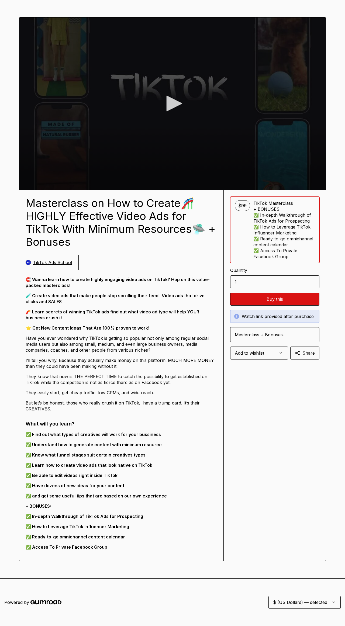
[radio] (274, 230)
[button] (172, 103)
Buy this (275, 299)
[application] (172, 104)
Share (308, 353)
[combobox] (259, 353)
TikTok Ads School (52, 262)
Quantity (238, 270)
